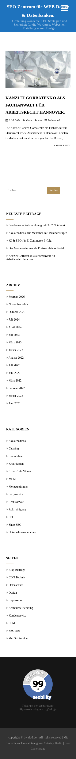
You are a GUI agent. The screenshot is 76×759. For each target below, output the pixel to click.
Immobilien (16, 456)
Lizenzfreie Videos (20, 471)
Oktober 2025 (17, 312)
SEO (11, 517)
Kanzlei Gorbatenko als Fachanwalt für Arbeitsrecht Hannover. (35, 105)
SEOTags (14, 630)
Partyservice (16, 494)
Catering (14, 448)
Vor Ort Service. (18, 638)
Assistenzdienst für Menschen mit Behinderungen (37, 233)
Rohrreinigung (17, 509)
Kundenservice (17, 615)
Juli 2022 (14, 365)
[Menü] (64, 8)
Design (13, 592)
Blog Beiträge (17, 569)
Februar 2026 (17, 296)
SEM (12, 623)
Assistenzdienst (17, 440)
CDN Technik (17, 577)
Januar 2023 (16, 350)
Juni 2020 (14, 403)
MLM (12, 479)
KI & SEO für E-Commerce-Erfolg (30, 240)
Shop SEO (15, 524)
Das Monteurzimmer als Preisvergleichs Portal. (37, 248)
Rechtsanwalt (54, 120)
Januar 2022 (16, 395)
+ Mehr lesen (62, 145)
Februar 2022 (17, 388)
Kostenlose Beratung (21, 608)
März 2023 (15, 342)
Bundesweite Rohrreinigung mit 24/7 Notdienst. (37, 225)
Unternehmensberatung (22, 532)
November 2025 (18, 304)
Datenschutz (16, 585)
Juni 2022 (14, 373)
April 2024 (15, 327)
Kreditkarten (16, 463)
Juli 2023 (14, 334)
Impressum (15, 600)
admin (29, 120)
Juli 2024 (14, 319)
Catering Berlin (53, 743)
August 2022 (16, 357)
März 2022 (15, 380)
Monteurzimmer (18, 486)
